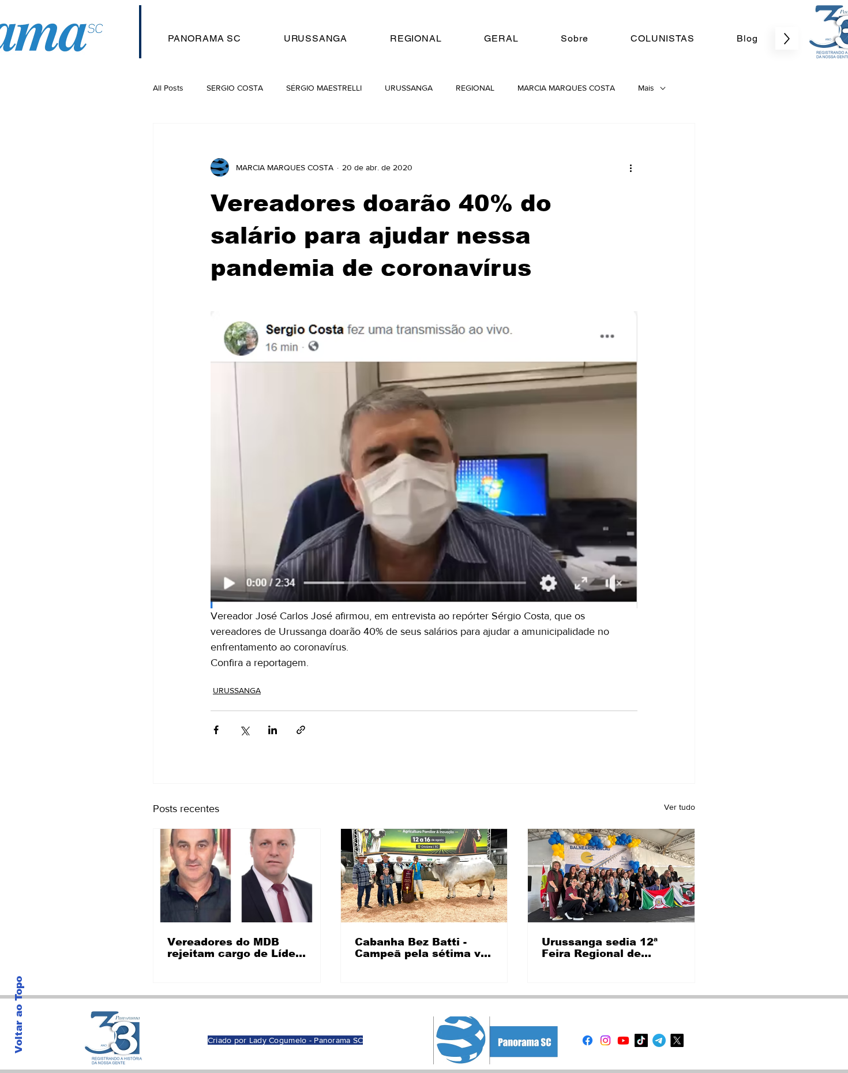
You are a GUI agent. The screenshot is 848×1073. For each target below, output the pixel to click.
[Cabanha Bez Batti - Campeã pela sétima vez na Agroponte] (424, 875)
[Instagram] (605, 1040)
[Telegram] (659, 1040)
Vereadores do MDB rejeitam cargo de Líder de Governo (233, 947)
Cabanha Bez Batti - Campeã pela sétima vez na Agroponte (424, 947)
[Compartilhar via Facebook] (216, 729)
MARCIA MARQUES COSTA (566, 87)
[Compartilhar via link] (300, 729)
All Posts (168, 87)
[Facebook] (587, 1040)
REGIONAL (475, 87)
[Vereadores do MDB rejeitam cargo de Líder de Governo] (236, 875)
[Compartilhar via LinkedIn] (272, 729)
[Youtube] (623, 1040)
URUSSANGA (409, 87)
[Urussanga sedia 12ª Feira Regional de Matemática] (611, 875)
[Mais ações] (630, 167)
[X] (677, 1040)
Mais (646, 87)
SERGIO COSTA (235, 87)
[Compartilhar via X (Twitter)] (244, 729)
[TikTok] (641, 1040)
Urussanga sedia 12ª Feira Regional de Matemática (600, 947)
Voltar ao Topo (18, 1014)
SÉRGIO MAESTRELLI (324, 87)
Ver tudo (679, 807)
